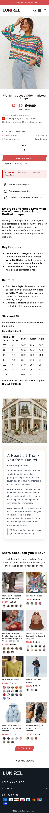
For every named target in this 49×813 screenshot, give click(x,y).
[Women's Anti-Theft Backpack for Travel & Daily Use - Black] (36, 646)
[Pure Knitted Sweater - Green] (12, 694)
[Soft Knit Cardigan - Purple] (40, 603)
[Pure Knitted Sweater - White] (8, 694)
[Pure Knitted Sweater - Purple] (16, 694)
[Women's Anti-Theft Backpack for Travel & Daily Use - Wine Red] (44, 646)
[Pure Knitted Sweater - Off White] (4, 691)
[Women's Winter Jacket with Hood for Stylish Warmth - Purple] (8, 738)
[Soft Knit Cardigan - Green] (31, 603)
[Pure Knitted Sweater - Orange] (16, 687)
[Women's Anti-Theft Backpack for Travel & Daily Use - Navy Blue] (40, 646)
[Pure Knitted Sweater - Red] (4, 694)
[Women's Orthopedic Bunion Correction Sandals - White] (31, 738)
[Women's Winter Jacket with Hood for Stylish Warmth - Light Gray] (4, 742)
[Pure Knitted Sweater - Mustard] (12, 687)
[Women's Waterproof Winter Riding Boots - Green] (20, 606)
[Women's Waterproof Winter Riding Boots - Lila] (16, 606)
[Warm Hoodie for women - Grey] (31, 689)
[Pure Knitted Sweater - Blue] (4, 698)
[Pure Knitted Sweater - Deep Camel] (20, 694)
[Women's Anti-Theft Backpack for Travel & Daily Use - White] (27, 646)
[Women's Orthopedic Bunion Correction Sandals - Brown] (36, 738)
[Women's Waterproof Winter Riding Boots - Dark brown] (4, 606)
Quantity (24, 145)
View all (24, 748)
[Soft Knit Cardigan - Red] (36, 603)
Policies (8, 788)
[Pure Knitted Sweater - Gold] (20, 687)
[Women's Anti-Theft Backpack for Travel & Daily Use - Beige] (31, 649)
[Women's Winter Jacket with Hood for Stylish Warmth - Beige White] (12, 738)
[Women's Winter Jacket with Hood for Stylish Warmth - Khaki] (8, 742)
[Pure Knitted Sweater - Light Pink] (8, 698)
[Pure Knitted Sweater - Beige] (12, 691)
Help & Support (13, 782)
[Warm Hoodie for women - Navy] (27, 689)
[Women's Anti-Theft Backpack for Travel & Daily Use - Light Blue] (31, 646)
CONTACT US (10, 795)
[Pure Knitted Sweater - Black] (16, 691)
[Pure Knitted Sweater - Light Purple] (8, 691)
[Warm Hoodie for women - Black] (36, 689)
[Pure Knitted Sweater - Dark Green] (8, 687)
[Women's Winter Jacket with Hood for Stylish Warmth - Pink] (20, 738)
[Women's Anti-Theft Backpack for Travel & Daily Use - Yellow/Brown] (27, 649)
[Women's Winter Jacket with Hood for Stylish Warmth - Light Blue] (16, 738)
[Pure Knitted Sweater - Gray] (20, 691)
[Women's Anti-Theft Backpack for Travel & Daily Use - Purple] (44, 649)
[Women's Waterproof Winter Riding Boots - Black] (8, 606)
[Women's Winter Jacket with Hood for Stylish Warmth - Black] (4, 738)
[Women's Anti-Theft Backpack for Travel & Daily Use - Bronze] (36, 649)
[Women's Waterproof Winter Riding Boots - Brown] (12, 606)
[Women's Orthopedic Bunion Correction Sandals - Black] (27, 738)
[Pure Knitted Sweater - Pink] (4, 687)
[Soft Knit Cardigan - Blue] (27, 603)
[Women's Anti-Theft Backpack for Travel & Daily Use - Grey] (40, 649)
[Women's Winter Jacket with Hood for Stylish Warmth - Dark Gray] (12, 742)
